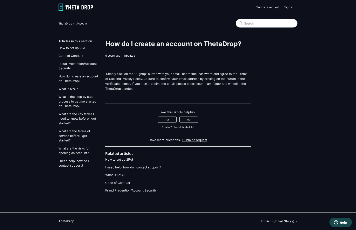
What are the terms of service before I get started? (74, 135)
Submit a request (267, 7)
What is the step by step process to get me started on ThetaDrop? (77, 101)
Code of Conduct (71, 56)
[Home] (76, 7)
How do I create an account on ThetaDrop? (78, 78)
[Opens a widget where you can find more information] (340, 223)
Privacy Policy (132, 79)
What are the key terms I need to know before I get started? (77, 118)
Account (81, 23)
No (188, 119)
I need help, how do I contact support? (74, 163)
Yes (167, 119)
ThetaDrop (65, 23)
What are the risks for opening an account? (74, 150)
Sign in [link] (288, 7)
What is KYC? (68, 89)
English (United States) (278, 221)
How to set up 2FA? (73, 48)
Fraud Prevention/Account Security (78, 66)
